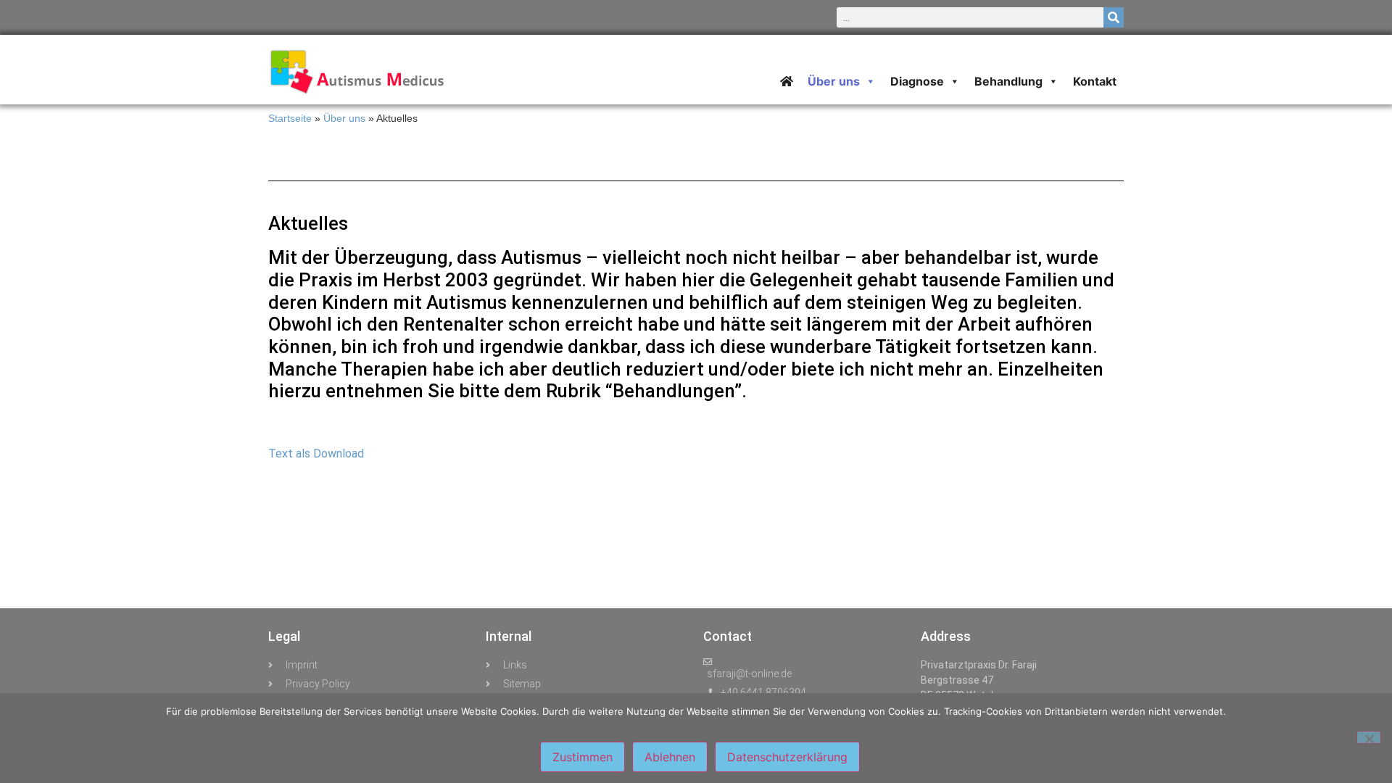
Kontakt (1094, 81)
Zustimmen (582, 757)
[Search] (1113, 17)
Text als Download (316, 453)
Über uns (344, 118)
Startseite (290, 118)
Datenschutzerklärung (787, 757)
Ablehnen (670, 757)
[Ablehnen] (1368, 737)
